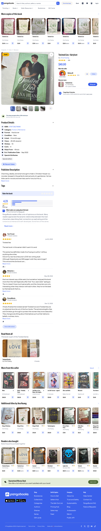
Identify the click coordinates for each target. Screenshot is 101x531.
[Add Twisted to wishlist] (88, 449)
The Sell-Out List (56, 503)
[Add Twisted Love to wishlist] (28, 449)
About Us (70, 496)
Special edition (7, 159)
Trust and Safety (73, 500)
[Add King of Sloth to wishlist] (43, 409)
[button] (27, 122)
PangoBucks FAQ (89, 503)
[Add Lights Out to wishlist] (73, 449)
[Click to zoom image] (27, 78)
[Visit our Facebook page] (81, 526)
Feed (52, 514)
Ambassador (71, 510)
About (77, 3)
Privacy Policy (41, 526)
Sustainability (72, 503)
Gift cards (37, 518)
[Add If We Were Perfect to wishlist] (88, 409)
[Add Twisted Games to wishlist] (13, 449)
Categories (3, 50)
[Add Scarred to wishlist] (43, 449)
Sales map (54, 510)
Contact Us (87, 500)
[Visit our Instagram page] (88, 526)
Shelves (37, 510)
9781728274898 (15, 127)
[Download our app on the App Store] (10, 500)
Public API (70, 518)
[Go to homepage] (7, 3)
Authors (37, 507)
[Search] (57, 3)
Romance (16, 50)
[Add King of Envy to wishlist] (28, 409)
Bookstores (41, 8)
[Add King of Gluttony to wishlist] (13, 409)
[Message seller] (87, 74)
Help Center (87, 496)
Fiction (10, 50)
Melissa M (70, 73)
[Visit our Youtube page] (92, 526)
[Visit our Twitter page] (85, 526)
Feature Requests (89, 507)
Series (36, 514)
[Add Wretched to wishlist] (58, 449)
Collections (38, 500)
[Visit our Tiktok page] (95, 526)
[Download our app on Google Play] (21, 500)
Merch (69, 514)
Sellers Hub (54, 500)
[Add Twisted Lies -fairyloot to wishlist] (51, 55)
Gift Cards (51, 8)
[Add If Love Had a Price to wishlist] (73, 409)
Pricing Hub (54, 507)
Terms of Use (31, 526)
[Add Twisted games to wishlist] (58, 409)
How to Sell (54, 496)
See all (92, 368)
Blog (68, 507)
